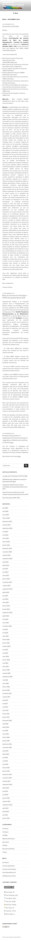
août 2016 (5, 724)
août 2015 (5, 751)
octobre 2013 (6, 801)
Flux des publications (8, 866)
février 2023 (6, 606)
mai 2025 (5, 531)
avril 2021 (5, 633)
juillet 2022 (5, 616)
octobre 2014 (6, 781)
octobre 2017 (6, 697)
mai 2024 (5, 568)
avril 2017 (5, 707)
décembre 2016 (7, 720)
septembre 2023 (7, 589)
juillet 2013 (5, 811)
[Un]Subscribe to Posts (9, 876)
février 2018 (6, 687)
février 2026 (6, 518)
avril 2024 (5, 572)
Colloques (5, 832)
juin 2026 (5, 508)
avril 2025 (5, 535)
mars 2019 (5, 666)
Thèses (4, 852)
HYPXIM (4, 835)
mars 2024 (5, 575)
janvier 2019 (6, 670)
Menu (16, 13)
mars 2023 (5, 602)
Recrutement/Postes (8, 849)
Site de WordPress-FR (9, 872)
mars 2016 (5, 734)
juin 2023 (5, 596)
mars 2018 (5, 683)
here (19, 456)
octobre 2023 (6, 585)
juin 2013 (5, 815)
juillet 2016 (5, 727)
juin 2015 (5, 757)
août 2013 (5, 808)
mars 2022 (5, 622)
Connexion (5, 862)
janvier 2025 (6, 545)
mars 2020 (5, 656)
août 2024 (5, 562)
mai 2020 (5, 653)
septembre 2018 (7, 676)
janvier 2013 (6, 818)
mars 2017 (5, 710)
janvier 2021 (6, 643)
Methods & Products (8, 838)
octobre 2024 (6, 555)
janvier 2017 (6, 717)
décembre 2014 (7, 774)
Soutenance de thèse (10, 26)
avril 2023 (5, 599)
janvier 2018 (6, 690)
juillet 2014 (5, 788)
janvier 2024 (6, 579)
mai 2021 (5, 629)
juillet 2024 (5, 565)
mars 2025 (5, 538)
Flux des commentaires (9, 869)
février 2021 (6, 639)
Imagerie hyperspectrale (13, 3)
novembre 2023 (7, 582)
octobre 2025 (6, 525)
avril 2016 (5, 730)
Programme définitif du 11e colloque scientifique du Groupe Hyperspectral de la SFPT (14, 487)
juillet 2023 (5, 592)
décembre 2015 (7, 744)
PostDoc (4, 845)
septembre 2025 (7, 528)
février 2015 (6, 767)
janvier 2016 (6, 741)
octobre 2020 (6, 646)
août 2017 (5, 700)
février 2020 (6, 660)
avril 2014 (5, 794)
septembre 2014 (7, 784)
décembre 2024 (7, 548)
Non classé (5, 842)
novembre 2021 (7, 626)
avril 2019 (5, 663)
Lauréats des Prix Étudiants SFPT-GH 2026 (14, 476)
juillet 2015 (5, 754)
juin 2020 (5, 649)
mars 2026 (5, 515)
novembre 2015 (7, 747)
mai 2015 (5, 761)
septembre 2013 (7, 805)
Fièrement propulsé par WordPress (11, 937)
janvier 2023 (6, 609)
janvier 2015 (6, 771)
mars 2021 (5, 636)
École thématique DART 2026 (11, 498)
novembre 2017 (7, 693)
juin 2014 (5, 791)
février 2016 (6, 737)
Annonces (5, 828)
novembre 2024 (7, 552)
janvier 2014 (6, 798)
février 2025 (6, 541)
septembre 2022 (7, 612)
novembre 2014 (7, 778)
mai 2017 (5, 703)
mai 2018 (5, 680)
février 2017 (6, 714)
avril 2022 (5, 619)
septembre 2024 (7, 558)
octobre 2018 (6, 673)
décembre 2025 (7, 521)
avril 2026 (5, 511)
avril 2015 (5, 764)
